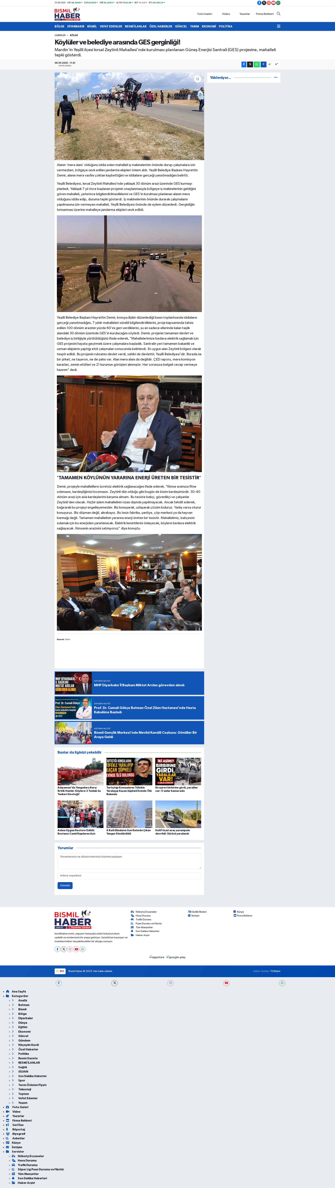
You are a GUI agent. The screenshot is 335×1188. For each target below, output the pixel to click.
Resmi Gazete (28, 1058)
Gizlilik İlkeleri (199, 912)
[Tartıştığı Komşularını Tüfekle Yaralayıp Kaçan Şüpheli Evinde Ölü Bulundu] (129, 771)
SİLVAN (23, 1071)
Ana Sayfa (19, 991)
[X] (64, 949)
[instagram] (170, 983)
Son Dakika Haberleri (147, 931)
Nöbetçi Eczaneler (146, 912)
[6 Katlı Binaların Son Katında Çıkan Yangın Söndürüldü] (129, 814)
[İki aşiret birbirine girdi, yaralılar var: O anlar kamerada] (178, 771)
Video (226, 14)
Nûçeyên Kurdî (28, 1044)
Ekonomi (24, 1031)
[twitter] (114, 983)
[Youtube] (76, 949)
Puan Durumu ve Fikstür (149, 923)
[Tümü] (275, 77)
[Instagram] (70, 949)
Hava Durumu (143, 915)
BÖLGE (59, 26)
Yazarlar (245, 14)
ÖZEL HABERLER (160, 26)
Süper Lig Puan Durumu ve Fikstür (41, 1169)
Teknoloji (24, 1089)
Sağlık (22, 1067)
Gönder (65, 885)
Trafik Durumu (143, 919)
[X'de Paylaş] (250, 64)
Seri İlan (18, 1124)
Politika (23, 1053)
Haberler (60, 35)
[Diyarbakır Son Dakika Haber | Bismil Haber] (67, 14)
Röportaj (18, 1129)
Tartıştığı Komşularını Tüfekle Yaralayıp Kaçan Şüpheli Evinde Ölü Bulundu (129, 791)
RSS (61, 971)
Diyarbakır (25, 1018)
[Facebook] (57, 949)
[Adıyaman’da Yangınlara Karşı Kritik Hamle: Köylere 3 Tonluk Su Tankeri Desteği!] (80, 771)
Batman (23, 1004)
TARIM (194, 26)
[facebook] (59, 983)
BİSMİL (92, 26)
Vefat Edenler (28, 1098)
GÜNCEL (181, 26)
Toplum (23, 1093)
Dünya (22, 1022)
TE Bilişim (275, 971)
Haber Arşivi (143, 935)
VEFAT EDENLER (111, 26)
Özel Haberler (28, 1049)
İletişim (195, 915)
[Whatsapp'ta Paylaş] (257, 64)
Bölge (74, 35)
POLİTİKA (225, 26)
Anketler (18, 1138)
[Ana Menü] (278, 26)
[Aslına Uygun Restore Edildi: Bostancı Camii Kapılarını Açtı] (80, 814)
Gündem (24, 1040)
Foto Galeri (205, 14)
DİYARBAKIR (75, 26)
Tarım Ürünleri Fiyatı (32, 1085)
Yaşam (22, 1102)
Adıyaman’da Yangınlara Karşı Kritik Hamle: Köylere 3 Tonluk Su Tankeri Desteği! (79, 791)
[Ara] (278, 14)
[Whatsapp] (82, 949)
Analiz (22, 1000)
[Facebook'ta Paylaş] (243, 64)
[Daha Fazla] (263, 64)
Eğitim (22, 1027)
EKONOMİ (209, 26)
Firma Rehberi (265, 14)
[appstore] (157, 957)
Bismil (22, 1009)
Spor (21, 1080)
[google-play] (176, 957)
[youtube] (226, 983)
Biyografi (18, 1133)
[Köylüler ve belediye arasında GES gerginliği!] (129, 116)
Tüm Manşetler (144, 927)
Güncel (23, 1036)
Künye (240, 912)
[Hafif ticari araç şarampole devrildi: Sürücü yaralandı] (178, 814)
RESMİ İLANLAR (135, 26)
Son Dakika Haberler (32, 1076)
